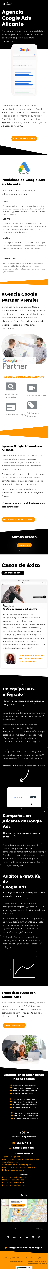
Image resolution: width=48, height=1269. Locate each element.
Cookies (43, 1261)
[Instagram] (8, 1237)
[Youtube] (27, 1237)
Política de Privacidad (25, 1261)
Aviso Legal (13, 1261)
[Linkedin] (33, 1237)
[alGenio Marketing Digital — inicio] (7, 4)
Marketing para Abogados (13, 1185)
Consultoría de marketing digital (16, 1165)
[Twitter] (20, 1237)
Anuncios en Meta (10, 1162)
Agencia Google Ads (11, 1157)
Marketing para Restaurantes (15, 1177)
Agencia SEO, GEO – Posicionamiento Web (21, 1159)
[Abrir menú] (43, 4)
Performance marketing (13, 1170)
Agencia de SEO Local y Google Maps (18, 1167)
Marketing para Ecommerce (14, 1182)
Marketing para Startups (13, 1180)
